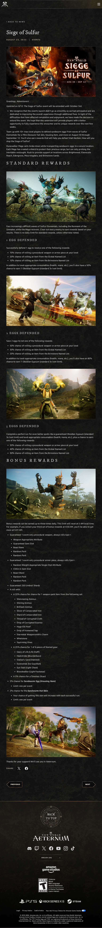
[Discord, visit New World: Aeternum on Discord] (29, 848)
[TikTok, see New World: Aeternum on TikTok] (73, 848)
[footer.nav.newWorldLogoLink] (51, 840)
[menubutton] (99, 4)
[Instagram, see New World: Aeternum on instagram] (66, 848)
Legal (18, 910)
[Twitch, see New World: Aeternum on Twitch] (37, 848)
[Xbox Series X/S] (51, 901)
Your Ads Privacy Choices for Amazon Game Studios (64, 910)
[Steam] (74, 901)
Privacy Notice (27, 910)
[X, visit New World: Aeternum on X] (44, 848)
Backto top (51, 816)
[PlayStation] (28, 901)
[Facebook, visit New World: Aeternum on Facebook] (51, 848)
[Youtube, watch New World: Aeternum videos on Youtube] (58, 848)
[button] (51, 71)
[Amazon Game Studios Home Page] (51, 869)
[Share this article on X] (19, 768)
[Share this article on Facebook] (26, 768)
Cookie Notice (39, 910)
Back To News (16, 22)
